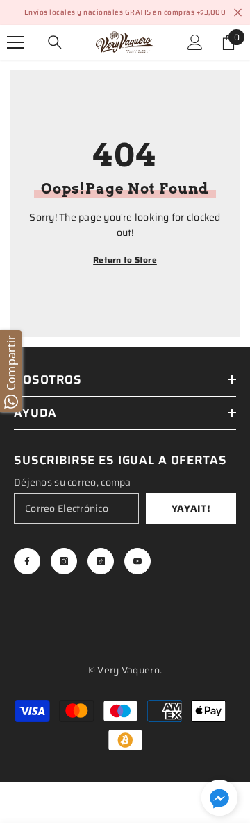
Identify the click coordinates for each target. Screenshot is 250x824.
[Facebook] (27, 561)
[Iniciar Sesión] (195, 42)
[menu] (15, 42)
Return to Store (125, 259)
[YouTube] (137, 561)
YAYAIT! (191, 508)
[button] (219, 798)
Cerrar (238, 13)
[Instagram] (64, 561)
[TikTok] (101, 561)
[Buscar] (55, 42)
